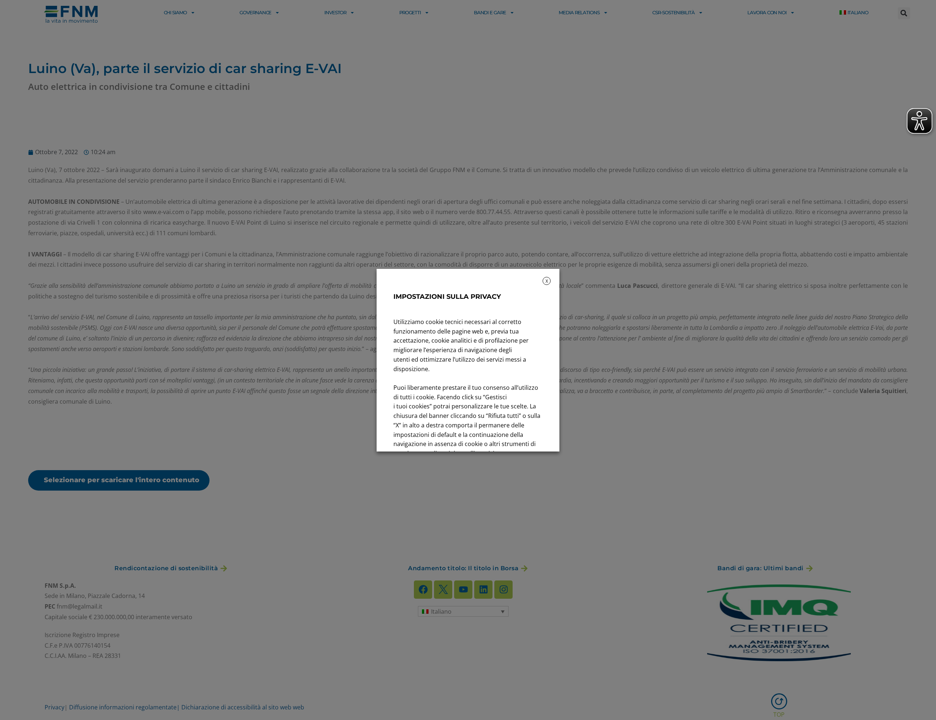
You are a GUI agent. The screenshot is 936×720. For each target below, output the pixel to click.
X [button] (547, 281)
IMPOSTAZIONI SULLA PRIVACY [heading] (447, 297)
